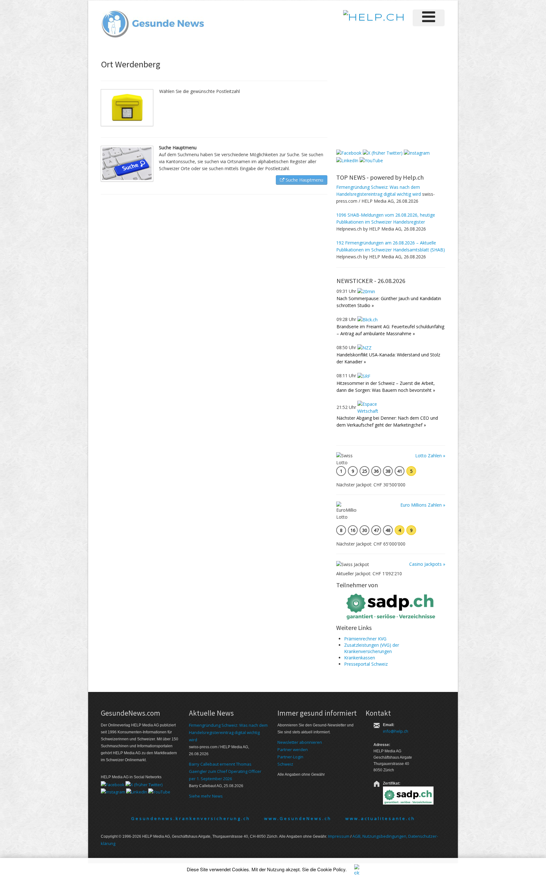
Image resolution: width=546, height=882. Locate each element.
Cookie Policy (331, 869)
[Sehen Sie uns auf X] (383, 153)
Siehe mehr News (206, 796)
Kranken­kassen (359, 658)
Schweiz (285, 764)
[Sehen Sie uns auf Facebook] (348, 153)
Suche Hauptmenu (303, 180)
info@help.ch (395, 731)
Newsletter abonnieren (299, 742)
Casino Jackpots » (427, 564)
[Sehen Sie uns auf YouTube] (371, 160)
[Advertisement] (383, 100)
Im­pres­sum (338, 836)
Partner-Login (290, 757)
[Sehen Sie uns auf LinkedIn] (347, 160)
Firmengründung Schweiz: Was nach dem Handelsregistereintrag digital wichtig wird (228, 732)
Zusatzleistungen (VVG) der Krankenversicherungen (371, 648)
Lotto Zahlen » (430, 456)
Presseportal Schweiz (366, 664)
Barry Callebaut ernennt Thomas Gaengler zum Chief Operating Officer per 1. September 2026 (225, 771)
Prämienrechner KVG (365, 639)
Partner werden (292, 749)
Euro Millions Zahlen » (422, 505)
